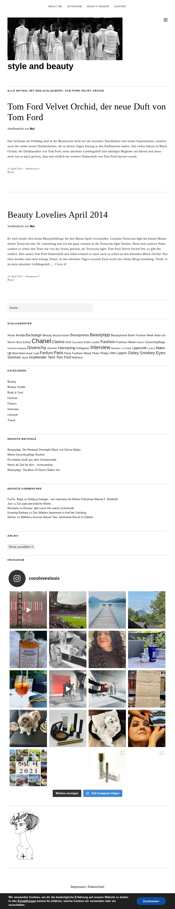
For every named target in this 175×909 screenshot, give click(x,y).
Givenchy (36, 347)
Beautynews (79, 335)
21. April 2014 (14, 168)
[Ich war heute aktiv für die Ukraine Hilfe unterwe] (146, 689)
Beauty (10, 171)
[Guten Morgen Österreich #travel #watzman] (146, 610)
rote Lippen (118, 353)
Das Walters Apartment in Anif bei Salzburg (59, 512)
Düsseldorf (77, 342)
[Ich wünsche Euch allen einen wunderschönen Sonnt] (28, 689)
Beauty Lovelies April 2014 (57, 215)
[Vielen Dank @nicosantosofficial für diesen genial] (28, 610)
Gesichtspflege (155, 342)
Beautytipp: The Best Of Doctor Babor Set (33, 470)
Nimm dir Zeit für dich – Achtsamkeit (30, 464)
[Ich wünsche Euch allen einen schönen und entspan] (67, 610)
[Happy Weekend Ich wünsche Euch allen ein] (107, 728)
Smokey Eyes (152, 353)
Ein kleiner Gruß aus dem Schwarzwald (31, 459)
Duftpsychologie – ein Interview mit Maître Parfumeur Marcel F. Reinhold (73, 499)
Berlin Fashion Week (141, 335)
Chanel (41, 340)
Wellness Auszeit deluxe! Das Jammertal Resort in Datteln (57, 517)
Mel (32, 128)
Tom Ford (63, 357)
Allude (11, 335)
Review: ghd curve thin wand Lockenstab (48, 508)
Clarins (58, 341)
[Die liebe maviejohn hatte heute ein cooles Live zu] (67, 728)
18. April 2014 (14, 276)
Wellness (77, 357)
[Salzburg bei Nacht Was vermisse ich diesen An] (146, 768)
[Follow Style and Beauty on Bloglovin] (24, 859)
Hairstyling (66, 348)
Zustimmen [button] (151, 901)
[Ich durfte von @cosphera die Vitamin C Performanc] (107, 768)
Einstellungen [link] (27, 901)
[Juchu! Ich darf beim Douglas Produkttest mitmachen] (146, 649)
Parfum (46, 353)
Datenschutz (96, 887)
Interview (74, 6)
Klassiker (116, 348)
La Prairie (126, 348)
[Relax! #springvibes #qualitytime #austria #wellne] (107, 610)
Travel (11, 420)
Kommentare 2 (33, 168)
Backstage (34, 335)
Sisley (133, 353)
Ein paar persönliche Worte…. (35, 503)
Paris (58, 352)
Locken (151, 348)
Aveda (20, 335)
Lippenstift (139, 348)
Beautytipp (100, 334)
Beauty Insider (98, 6)
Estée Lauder (92, 342)
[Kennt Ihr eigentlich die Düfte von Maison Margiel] (28, 649)
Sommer (14, 357)
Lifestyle (12, 414)
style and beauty (40, 66)
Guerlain (52, 348)
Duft (68, 342)
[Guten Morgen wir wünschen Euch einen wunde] (28, 728)
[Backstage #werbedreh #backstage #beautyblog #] (67, 689)
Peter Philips (100, 353)
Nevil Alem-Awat (22, 353)
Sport (25, 357)
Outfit (36, 353)
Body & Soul (15, 392)
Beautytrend (119, 335)
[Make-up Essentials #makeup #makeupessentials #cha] (67, 649)
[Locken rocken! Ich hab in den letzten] (107, 649)
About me (55, 6)
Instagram (83, 348)
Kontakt (120, 6)
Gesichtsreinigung (16, 348)
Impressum (78, 887)
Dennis (11, 517)
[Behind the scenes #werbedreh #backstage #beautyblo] (107, 689)
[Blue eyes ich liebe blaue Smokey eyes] (146, 728)
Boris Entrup (23, 342)
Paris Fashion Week (77, 353)
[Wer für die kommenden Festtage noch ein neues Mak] (67, 768)
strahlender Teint (42, 357)
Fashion (108, 341)
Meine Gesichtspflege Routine (26, 454)
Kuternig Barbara (17, 512)
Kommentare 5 (33, 276)
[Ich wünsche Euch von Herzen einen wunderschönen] (28, 768)
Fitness (140, 342)
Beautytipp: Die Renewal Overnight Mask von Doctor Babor (44, 449)
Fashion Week (126, 342)
